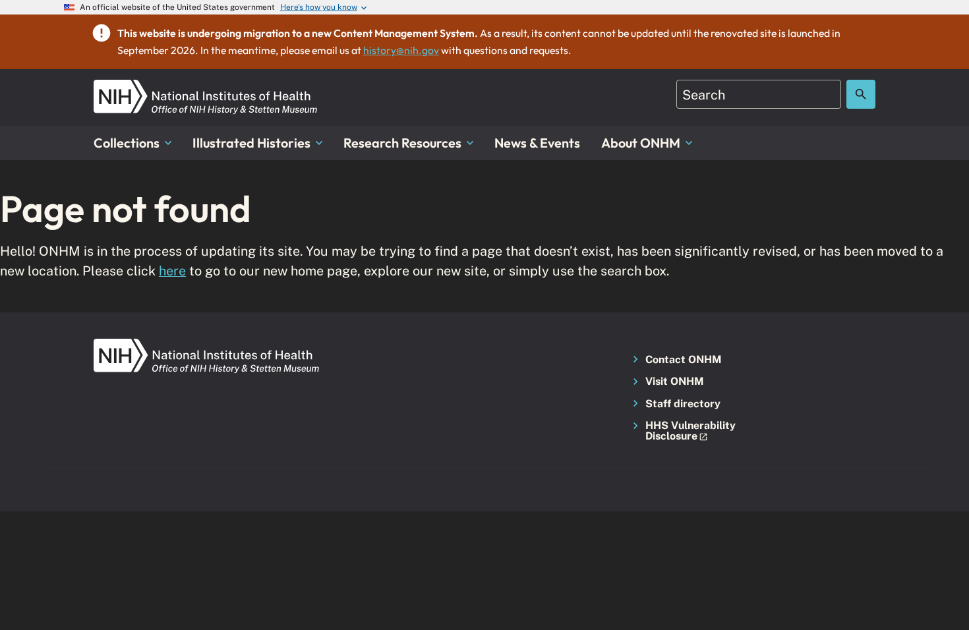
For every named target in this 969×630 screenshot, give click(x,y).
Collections (127, 142)
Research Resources (402, 142)
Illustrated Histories (251, 142)
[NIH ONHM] (206, 87)
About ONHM (640, 142)
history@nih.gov (401, 50)
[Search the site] (860, 94)
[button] (686, 431)
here (172, 270)
